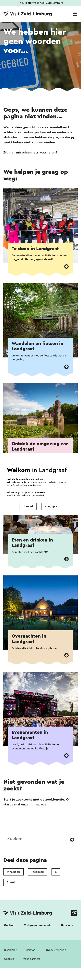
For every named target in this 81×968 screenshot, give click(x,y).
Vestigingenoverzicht (38, 925)
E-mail (11, 882)
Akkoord (28, 506)
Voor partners (31, 959)
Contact (9, 925)
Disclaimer (10, 950)
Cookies (9, 959)
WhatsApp (13, 872)
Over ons (67, 925)
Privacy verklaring (55, 950)
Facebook (37, 872)
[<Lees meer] (66, 267)
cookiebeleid (37, 495)
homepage (37, 804)
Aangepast (51, 506)
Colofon (30, 950)
